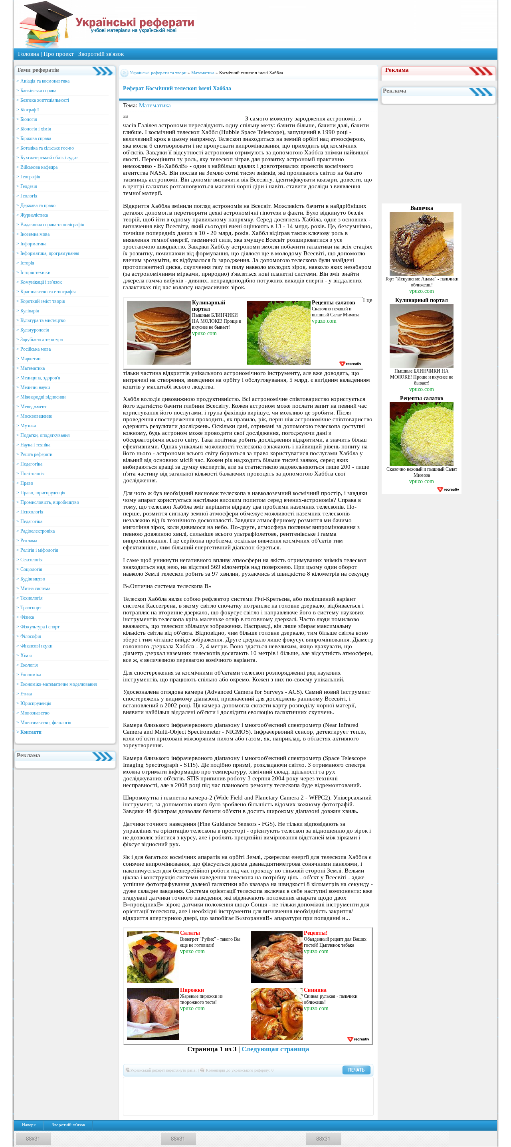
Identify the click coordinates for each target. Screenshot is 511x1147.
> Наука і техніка (33, 445)
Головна (28, 54)
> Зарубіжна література (39, 339)
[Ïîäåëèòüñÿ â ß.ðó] (350, 1096)
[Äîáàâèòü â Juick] (326, 1084)
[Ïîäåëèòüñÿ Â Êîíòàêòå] (134, 1084)
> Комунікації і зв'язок (39, 282)
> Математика (30, 368)
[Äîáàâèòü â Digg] (266, 1084)
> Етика (24, 694)
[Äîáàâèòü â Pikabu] (194, 1096)
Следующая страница (275, 1049)
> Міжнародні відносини (40, 397)
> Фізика (25, 617)
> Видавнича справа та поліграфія (50, 224)
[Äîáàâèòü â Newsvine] (182, 1096)
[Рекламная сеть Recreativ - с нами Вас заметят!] (350, 363)
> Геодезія (26, 186)
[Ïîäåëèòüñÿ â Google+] (194, 1084)
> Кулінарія (27, 311)
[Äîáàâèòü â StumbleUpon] (254, 1096)
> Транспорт (28, 607)
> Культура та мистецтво (40, 320)
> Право (24, 483)
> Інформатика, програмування (47, 253)
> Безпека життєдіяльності (42, 100)
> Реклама (26, 540)
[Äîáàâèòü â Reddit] (230, 1096)
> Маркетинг (29, 358)
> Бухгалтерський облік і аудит (47, 157)
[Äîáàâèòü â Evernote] (278, 1084)
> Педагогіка (29, 464)
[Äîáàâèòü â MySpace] (170, 1096)
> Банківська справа (36, 90)
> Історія (25, 263)
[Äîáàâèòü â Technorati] (278, 1096)
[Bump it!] (242, 1084)
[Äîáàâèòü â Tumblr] (290, 1096)
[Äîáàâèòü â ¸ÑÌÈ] (362, 1096)
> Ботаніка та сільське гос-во (45, 148)
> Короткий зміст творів (40, 301)
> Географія (28, 177)
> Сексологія (29, 560)
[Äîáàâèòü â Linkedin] (338, 1084)
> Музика (26, 425)
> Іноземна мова (33, 234)
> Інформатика (31, 244)
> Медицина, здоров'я (38, 378)
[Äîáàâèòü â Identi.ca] (314, 1084)
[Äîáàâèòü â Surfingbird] (266, 1096)
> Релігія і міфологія (37, 550)
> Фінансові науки (34, 646)
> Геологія (27, 196)
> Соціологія (29, 569)
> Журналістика (32, 215)
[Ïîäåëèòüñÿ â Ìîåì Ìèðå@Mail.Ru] (170, 1084)
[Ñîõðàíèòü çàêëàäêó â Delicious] (230, 1084)
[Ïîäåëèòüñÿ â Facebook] (146, 1084)
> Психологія (30, 512)
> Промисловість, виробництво (47, 502)
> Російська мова (33, 349)
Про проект (59, 54)
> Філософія (28, 636)
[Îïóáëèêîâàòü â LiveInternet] (350, 1084)
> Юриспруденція (33, 703)
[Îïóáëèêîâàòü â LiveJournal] (182, 1084)
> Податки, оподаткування (43, 435)
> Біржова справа (33, 138)
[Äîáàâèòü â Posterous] (218, 1096)
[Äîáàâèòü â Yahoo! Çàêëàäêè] (326, 1096)
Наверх (29, 1125)
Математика (203, 72)
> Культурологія (32, 330)
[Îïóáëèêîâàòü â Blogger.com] (206, 1084)
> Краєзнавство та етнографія (46, 291)
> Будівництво (30, 579)
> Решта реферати (34, 454)
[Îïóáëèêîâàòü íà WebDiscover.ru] (314, 1096)
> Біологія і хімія (33, 129)
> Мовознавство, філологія (43, 722)
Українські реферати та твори (158, 72)
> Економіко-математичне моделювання (56, 684)
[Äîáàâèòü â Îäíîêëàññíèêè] (158, 1084)
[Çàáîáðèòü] (218, 1084)
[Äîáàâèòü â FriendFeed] (290, 1084)
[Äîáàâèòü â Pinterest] (206, 1096)
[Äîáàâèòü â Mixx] (146, 1096)
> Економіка (28, 674)
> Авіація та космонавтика (42, 81)
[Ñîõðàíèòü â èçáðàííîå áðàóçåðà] (242, 1108)
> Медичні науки (33, 387)
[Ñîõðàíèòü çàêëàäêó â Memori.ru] (362, 1084)
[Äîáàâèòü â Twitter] (302, 1096)
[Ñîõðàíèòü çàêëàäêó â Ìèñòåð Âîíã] (134, 1096)
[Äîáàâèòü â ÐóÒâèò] (242, 1096)
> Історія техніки (33, 272)
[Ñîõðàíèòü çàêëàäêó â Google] (302, 1084)
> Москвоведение (34, 416)
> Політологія (30, 473)
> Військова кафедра (36, 167)
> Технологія (29, 598)
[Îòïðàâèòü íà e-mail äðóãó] (254, 1108)
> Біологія (26, 119)
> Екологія (27, 665)
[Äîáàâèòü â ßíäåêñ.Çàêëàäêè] (338, 1096)
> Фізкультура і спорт (37, 627)
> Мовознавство (33, 713)
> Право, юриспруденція (40, 493)
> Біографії (27, 110)
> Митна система (33, 588)
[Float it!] (254, 1084)
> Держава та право (35, 205)
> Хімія (24, 655)
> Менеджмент (31, 406)
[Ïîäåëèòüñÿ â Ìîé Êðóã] (158, 1096)
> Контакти (29, 732)
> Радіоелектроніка (35, 531)
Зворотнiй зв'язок (101, 54)
